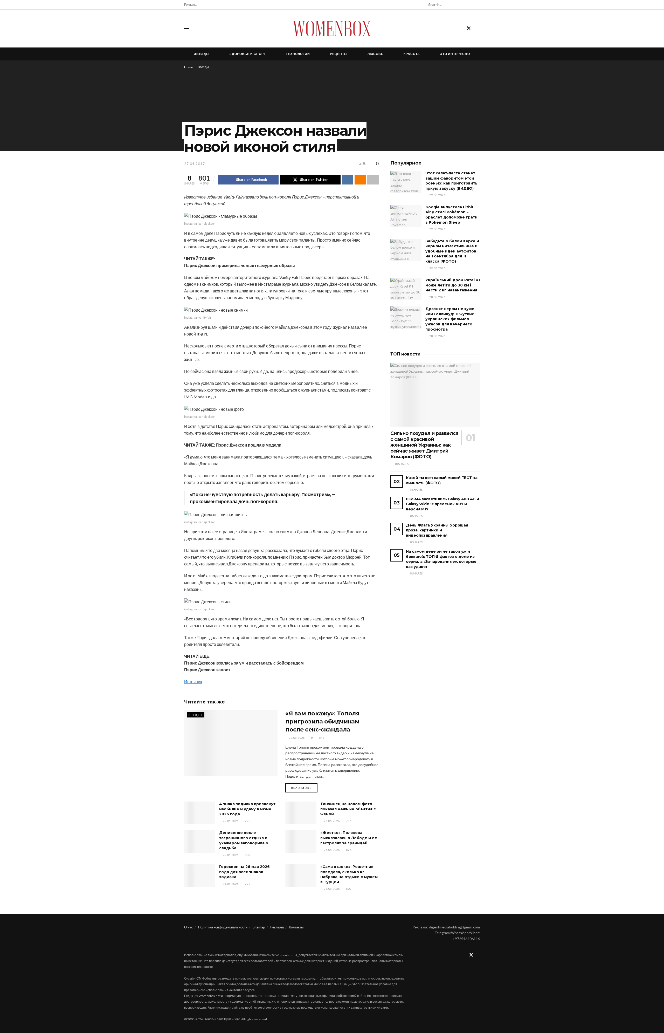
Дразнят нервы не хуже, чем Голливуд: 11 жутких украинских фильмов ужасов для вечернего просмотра (450, 318)
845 (321, 737)
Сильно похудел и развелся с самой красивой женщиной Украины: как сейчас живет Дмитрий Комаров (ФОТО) (424, 445)
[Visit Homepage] (332, 28)
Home (188, 67)
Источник (193, 681)
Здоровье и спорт (248, 54)
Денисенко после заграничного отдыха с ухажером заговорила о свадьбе (243, 840)
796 (348, 821)
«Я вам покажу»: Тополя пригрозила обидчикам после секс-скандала (322, 721)
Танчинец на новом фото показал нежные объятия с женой (348, 809)
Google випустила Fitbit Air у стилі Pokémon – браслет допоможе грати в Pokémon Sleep (451, 215)
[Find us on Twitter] (468, 28)
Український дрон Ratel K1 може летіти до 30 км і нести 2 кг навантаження (452, 285)
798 (247, 821)
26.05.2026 (230, 821)
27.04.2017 (194, 164)
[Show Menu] (186, 28)
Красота (412, 54)
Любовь (376, 54)
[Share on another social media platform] (373, 179)
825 (348, 849)
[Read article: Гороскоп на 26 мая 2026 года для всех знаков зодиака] (199, 875)
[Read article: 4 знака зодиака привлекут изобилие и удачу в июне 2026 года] (199, 813)
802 (247, 855)
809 (348, 888)
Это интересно (455, 54)
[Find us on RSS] (478, 29)
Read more (304, 787)
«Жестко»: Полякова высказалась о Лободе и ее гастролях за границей (348, 837)
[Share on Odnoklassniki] (360, 179)
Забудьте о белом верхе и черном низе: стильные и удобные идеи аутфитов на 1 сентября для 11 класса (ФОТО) (452, 251)
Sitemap (259, 927)
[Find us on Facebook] (459, 29)
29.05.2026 (296, 737)
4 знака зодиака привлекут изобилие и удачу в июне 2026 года (247, 809)
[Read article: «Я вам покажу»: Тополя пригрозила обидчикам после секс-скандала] (231, 743)
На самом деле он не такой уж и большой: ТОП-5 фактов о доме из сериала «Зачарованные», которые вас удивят (441, 559)
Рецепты (339, 54)
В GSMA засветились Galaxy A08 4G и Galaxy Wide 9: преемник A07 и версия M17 (442, 504)
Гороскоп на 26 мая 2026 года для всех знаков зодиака (244, 871)
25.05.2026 (331, 849)
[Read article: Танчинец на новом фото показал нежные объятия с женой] (300, 813)
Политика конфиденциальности (222, 927)
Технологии (298, 54)
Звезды (202, 54)
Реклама (190, 4)
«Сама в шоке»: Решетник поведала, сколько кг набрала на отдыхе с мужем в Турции (349, 874)
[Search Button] (477, 4)
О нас (188, 927)
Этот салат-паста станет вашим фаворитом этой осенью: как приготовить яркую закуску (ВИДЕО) (451, 181)
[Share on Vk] (347, 179)
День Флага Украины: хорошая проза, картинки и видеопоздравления (437, 530)
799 (247, 883)
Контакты (296, 927)
